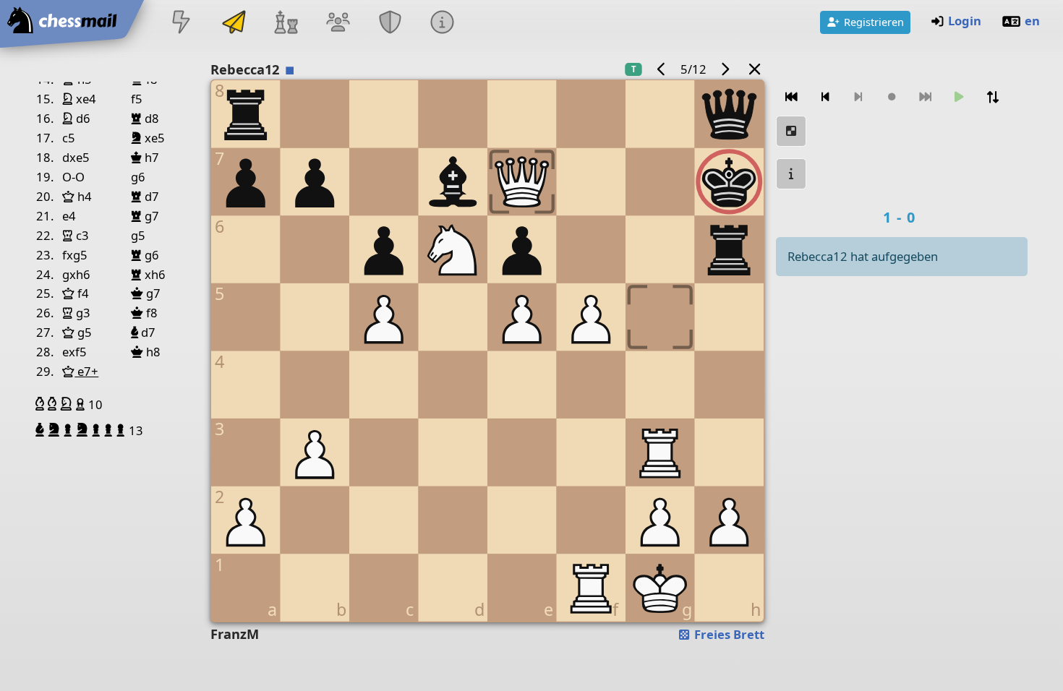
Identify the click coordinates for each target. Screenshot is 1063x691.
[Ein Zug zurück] (825, 97)
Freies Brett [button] (727, 634)
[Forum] (338, 23)
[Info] (791, 173)
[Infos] (443, 23)
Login (964, 20)
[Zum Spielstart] (791, 97)
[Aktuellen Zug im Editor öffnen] (791, 131)
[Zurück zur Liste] (754, 69)
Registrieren (874, 21)
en (1032, 20)
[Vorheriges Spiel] (661, 69)
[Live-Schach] (181, 23)
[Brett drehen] (993, 97)
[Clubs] (390, 23)
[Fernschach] (234, 23)
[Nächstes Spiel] (725, 69)
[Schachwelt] (286, 23)
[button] (41, 404)
